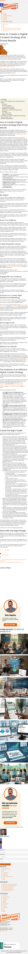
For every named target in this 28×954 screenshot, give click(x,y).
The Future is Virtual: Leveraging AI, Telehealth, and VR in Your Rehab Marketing (12, 684)
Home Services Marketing (8, 889)
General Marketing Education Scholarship (12, 28)
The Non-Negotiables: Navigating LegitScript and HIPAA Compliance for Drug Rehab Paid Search (13, 727)
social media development (13, 386)
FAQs (4, 910)
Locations (5, 898)
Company (5, 18)
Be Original (4, 104)
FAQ (3, 25)
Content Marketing (4, 555)
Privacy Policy (6, 30)
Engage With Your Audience (8, 108)
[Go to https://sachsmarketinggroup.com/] (14, 839)
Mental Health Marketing (8, 886)
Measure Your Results (7, 114)
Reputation (3, 700)
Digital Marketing (5, 765)
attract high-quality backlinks (14, 266)
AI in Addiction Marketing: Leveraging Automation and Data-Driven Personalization (13, 640)
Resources (5, 905)
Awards (4, 901)
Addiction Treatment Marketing (10, 884)
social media (3, 306)
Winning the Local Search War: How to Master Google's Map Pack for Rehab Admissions (13, 705)
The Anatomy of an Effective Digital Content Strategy (13, 115)
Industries (5, 14)
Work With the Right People (7, 118)
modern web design (18, 383)
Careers (4, 906)
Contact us (2, 827)
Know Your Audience (6, 105)
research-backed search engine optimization (10, 385)
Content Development (8, 876)
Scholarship (5, 907)
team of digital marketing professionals (12, 66)
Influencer (5, 874)
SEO (3, 870)
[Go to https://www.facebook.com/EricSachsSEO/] (14, 840)
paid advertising (14, 306)
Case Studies (6, 903)
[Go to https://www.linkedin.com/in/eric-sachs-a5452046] (14, 846)
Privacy (4, 911)
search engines (23, 304)
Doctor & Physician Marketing (9, 885)
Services (4, 13)
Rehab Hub (5, 24)
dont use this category (7, 678)
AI (1, 635)
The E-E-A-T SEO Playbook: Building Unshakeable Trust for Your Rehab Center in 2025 (12, 748)
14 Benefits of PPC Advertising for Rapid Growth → (11, 562)
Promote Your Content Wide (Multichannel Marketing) (12, 110)
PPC (2, 657)
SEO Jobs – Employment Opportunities (11, 29)
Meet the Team (6, 897)
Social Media (5, 872)
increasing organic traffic (21, 134)
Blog (3, 27)
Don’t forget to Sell (6, 112)
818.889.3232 (3, 0)
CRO (4, 878)
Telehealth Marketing (7, 888)
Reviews (4, 902)
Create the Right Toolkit (6, 117)
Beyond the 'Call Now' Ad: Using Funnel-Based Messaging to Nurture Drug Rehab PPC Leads (13, 662)
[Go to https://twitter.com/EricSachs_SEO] (14, 842)
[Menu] (1, 11)
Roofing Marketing (7, 890)
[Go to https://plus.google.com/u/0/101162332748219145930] (14, 844)
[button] (1, 5)
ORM (4, 879)
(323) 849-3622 (3, 925)
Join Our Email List (5, 864)
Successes (5, 17)
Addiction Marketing (7, 15)
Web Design (5, 875)
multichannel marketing (5, 301)
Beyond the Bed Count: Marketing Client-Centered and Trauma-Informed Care (12, 770)
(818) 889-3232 (3, 930)
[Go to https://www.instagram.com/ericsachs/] (14, 848)
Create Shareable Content (8, 107)
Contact (4, 19)
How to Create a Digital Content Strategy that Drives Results (13, 102)
